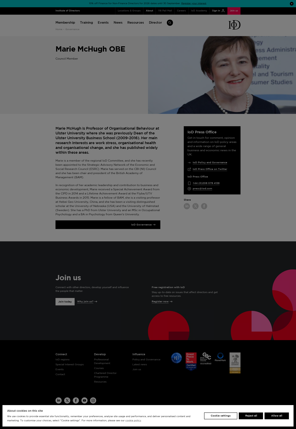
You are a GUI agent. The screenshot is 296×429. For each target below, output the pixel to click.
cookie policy (133, 421)
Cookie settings (221, 416)
